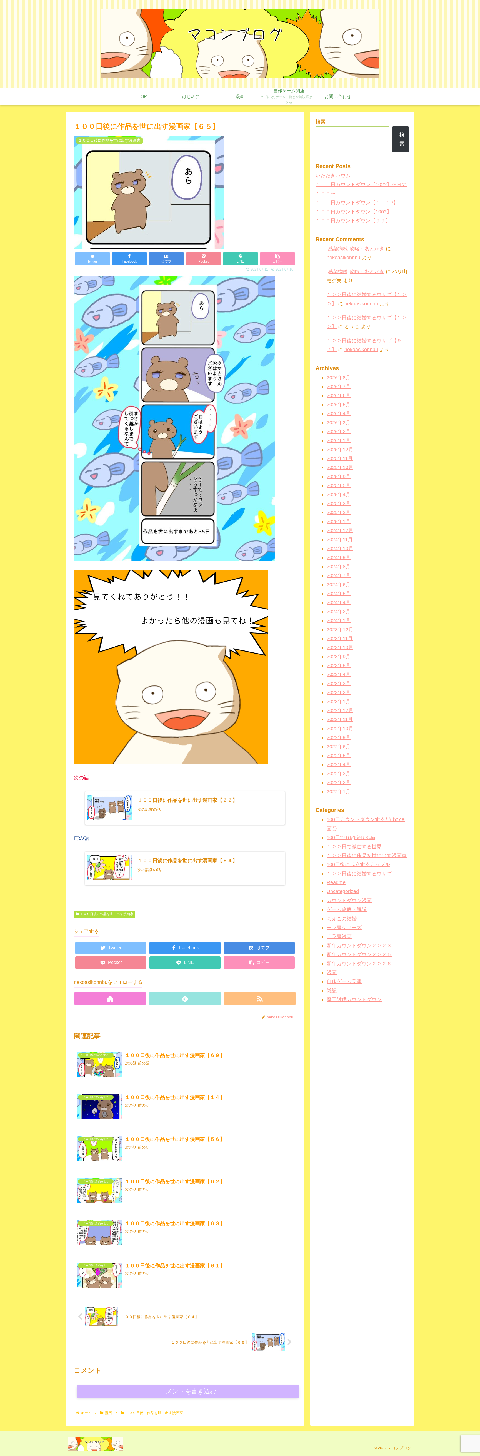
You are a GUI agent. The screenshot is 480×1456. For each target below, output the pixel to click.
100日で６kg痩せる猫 (351, 838)
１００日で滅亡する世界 (354, 846)
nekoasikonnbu (343, 257)
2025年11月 (340, 459)
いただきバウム (333, 175)
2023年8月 (339, 665)
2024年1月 (339, 621)
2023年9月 (339, 656)
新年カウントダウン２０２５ (359, 955)
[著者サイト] (110, 998)
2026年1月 (339, 440)
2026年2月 (339, 431)
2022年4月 (339, 764)
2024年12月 (340, 530)
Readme (336, 882)
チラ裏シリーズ (344, 927)
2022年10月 (340, 728)
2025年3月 (339, 503)
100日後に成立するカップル (358, 864)
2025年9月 (339, 476)
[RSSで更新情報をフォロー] (260, 998)
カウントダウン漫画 (349, 900)
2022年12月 (340, 710)
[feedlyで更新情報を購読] (185, 998)
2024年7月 (339, 576)
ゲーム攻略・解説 (347, 910)
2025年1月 (339, 521)
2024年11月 (340, 539)
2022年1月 (339, 791)
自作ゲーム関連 (344, 981)
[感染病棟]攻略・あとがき (355, 248)
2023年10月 (340, 647)
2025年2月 (339, 512)
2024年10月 (340, 548)
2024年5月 (339, 593)
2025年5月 (339, 485)
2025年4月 (339, 494)
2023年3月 (339, 683)
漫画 (332, 972)
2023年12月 (340, 629)
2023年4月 (339, 674)
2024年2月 (339, 611)
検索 (321, 121)
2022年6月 (339, 746)
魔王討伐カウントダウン (354, 1000)
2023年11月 (340, 638)
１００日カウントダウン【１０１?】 (357, 202)
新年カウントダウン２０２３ (359, 945)
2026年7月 (339, 386)
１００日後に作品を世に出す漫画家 (106, 914)
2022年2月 (339, 783)
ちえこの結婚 (342, 918)
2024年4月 (339, 602)
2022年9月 (339, 738)
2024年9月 (339, 557)
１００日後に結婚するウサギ (359, 873)
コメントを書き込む (187, 1391)
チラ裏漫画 (339, 936)
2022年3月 (339, 773)
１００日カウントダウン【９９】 (353, 220)
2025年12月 (340, 449)
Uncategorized (343, 891)
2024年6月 (339, 584)
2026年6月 (339, 395)
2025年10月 (340, 467)
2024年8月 (339, 566)
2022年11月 (340, 719)
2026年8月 (339, 377)
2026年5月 (339, 404)
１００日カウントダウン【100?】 (354, 212)
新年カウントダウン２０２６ (359, 963)
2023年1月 (339, 701)
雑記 (332, 990)
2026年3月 (339, 422)
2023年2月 (339, 692)
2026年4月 (339, 414)
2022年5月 (339, 755)
